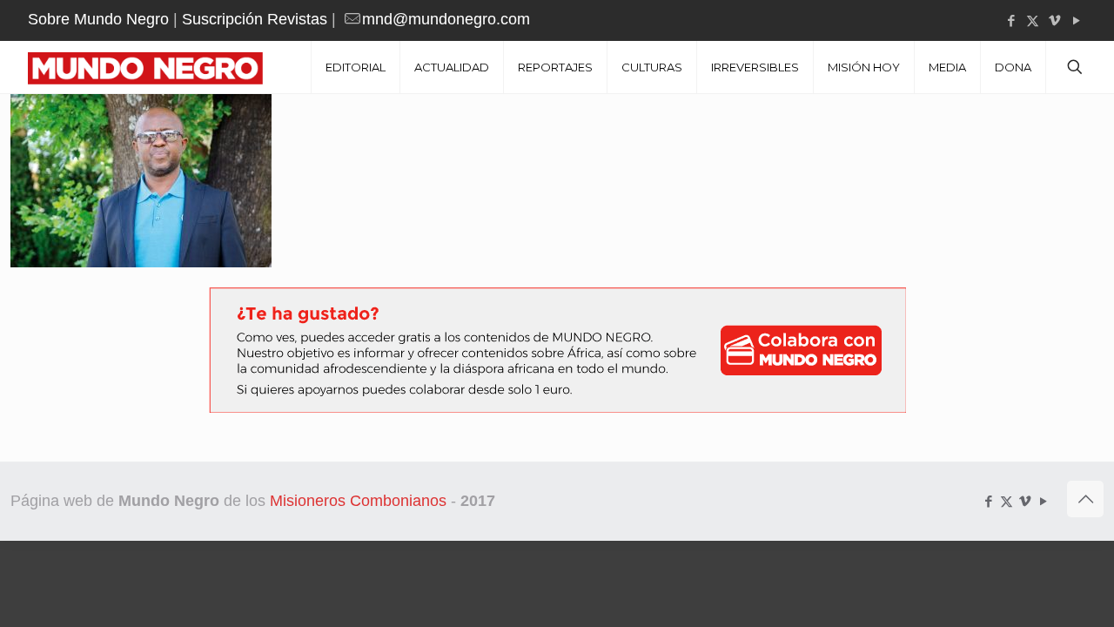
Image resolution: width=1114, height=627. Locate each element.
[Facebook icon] (1010, 20)
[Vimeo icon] (1054, 20)
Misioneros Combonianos (358, 500)
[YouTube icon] (1076, 20)
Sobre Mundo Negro (98, 19)
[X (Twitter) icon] (1032, 20)
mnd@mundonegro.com (446, 19)
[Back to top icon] (1085, 499)
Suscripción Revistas (254, 19)
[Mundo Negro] (158, 67)
